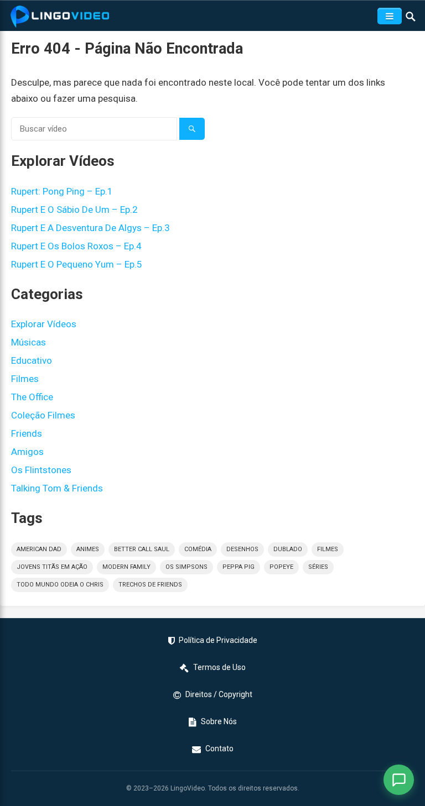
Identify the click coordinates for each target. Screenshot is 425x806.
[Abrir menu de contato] (398, 780)
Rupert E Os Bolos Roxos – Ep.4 (76, 246)
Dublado (287, 549)
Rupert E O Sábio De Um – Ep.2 (74, 209)
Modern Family (126, 567)
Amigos (27, 451)
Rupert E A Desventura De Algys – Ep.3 (90, 227)
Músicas (28, 342)
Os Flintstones (41, 469)
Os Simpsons (186, 567)
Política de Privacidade (218, 640)
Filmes (25, 378)
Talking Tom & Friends (57, 488)
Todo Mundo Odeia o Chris (60, 584)
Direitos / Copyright (218, 694)
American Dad (39, 549)
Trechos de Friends (150, 584)
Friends (26, 433)
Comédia (197, 549)
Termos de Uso (219, 667)
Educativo (31, 360)
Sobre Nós (219, 721)
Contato (219, 748)
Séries (318, 567)
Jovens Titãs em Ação (52, 567)
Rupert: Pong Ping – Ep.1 (62, 191)
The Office (32, 396)
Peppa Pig (238, 567)
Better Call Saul (141, 549)
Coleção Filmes (43, 415)
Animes (87, 549)
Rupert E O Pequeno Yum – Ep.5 (76, 264)
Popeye (281, 567)
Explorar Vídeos (43, 323)
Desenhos (242, 549)
